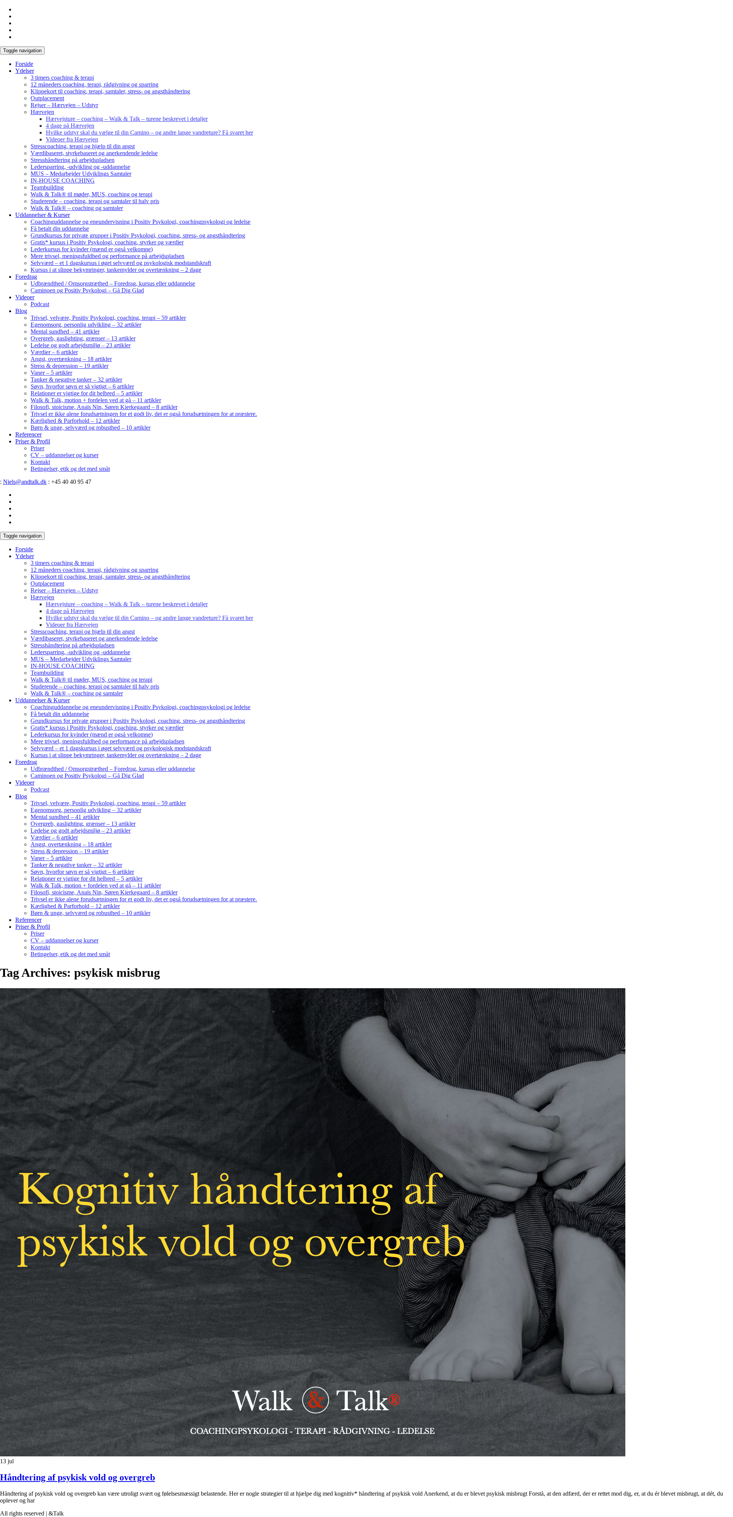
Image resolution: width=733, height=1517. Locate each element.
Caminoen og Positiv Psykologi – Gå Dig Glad (87, 290)
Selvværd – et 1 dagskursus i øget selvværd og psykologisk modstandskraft (121, 263)
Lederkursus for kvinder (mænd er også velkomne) (92, 249)
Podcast (40, 304)
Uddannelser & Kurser (42, 215)
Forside (24, 64)
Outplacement (47, 98)
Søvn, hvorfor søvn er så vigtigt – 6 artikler (82, 386)
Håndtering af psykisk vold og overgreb (77, 1477)
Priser (37, 448)
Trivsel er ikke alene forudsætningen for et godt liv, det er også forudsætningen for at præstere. (144, 414)
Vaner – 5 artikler (51, 372)
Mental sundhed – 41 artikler (65, 331)
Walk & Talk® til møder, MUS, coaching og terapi (91, 194)
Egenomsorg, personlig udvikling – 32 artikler (86, 324)
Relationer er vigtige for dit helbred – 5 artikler (86, 393)
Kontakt (40, 462)
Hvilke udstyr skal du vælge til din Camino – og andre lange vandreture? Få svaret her (149, 132)
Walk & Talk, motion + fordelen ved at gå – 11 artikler (96, 400)
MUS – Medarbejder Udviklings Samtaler (81, 173)
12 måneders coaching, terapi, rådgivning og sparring (94, 84)
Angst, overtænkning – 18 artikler (71, 359)
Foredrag (26, 276)
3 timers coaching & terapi (62, 77)
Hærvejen (42, 112)
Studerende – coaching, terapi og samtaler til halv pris (95, 201)
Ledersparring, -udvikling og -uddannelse (80, 167)
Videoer (24, 297)
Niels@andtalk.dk (25, 481)
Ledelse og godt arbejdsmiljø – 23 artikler (81, 345)
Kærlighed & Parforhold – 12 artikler (75, 420)
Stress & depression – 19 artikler (69, 366)
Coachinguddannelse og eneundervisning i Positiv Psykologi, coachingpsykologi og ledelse (140, 221)
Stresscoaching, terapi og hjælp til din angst (83, 146)
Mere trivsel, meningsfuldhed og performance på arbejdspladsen (107, 256)
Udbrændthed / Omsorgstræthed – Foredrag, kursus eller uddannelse (113, 283)
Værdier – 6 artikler (54, 352)
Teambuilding (47, 187)
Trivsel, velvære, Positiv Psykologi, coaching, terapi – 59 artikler (108, 318)
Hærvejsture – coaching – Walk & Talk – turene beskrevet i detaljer (127, 119)
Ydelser (24, 70)
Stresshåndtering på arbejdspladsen (73, 160)
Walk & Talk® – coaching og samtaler (77, 208)
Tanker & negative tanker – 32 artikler (76, 379)
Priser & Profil (32, 441)
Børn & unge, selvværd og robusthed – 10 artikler (90, 427)
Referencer (28, 434)
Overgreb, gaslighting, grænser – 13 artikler (83, 338)
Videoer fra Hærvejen (72, 139)
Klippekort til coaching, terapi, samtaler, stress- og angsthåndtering (110, 91)
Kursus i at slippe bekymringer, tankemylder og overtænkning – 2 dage (116, 269)
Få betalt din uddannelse (60, 228)
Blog (21, 311)
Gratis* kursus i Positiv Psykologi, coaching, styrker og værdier (107, 242)
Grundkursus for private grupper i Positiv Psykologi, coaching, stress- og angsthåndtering (138, 235)
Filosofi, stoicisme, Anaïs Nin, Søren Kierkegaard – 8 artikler (104, 407)
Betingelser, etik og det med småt (70, 469)
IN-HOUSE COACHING (63, 180)
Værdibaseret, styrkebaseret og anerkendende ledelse (94, 153)
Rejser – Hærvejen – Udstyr (64, 105)
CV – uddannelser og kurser (64, 455)
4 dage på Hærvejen (70, 125)
